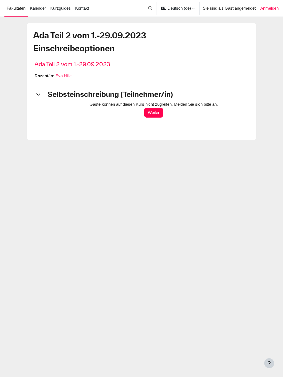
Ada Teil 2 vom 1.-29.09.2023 (72, 64)
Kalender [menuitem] (38, 8)
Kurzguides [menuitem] (60, 8)
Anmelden (269, 8)
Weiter (153, 112)
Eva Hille (64, 75)
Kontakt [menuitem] (82, 8)
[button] (150, 8)
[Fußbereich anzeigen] (269, 363)
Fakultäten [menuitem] (16, 8)
